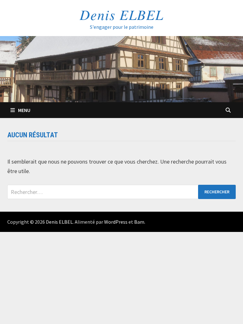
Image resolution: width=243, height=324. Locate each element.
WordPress (116, 222)
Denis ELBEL (122, 14)
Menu (24, 110)
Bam (139, 222)
